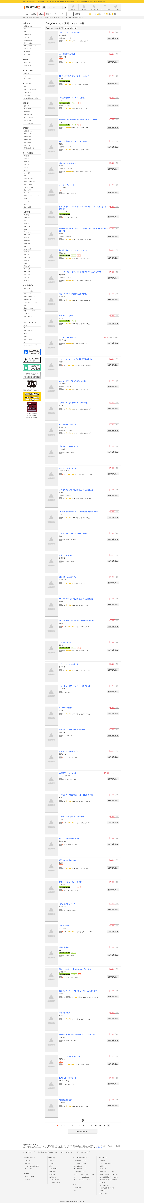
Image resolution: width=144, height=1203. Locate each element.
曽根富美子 (27, 260)
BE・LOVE (27, 288)
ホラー (26, 198)
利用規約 (102, 1182)
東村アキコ (27, 271)
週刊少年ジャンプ (28, 299)
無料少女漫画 (27, 139)
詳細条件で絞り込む (83, 1131)
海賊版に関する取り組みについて (32, 390)
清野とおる (27, 257)
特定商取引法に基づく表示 (107, 1188)
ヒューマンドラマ (28, 178)
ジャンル (93, 14)
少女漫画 (26, 158)
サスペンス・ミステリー (30, 187)
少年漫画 (26, 164)
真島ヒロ (26, 277)
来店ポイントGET (28, 62)
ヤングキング (27, 333)
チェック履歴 (27, 78)
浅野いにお (27, 217)
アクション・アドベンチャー (31, 195)
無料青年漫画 (27, 142)
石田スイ (26, 220)
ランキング (102, 14)
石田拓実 (26, 223)
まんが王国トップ (29, 1152)
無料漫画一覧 (27, 134)
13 (105, 1125)
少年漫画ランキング (80, 1171)
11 (95, 1125)
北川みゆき (27, 243)
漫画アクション (28, 339)
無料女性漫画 (27, 136)
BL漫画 (26, 170)
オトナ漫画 (27, 173)
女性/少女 (41, 14)
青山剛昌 (26, 215)
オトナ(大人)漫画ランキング (82, 1179)
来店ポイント (117, 14)
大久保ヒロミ (27, 232)
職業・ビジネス (28, 184)
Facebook (78, 1187)
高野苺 (26, 263)
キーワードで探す (28, 117)
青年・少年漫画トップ (30, 46)
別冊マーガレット (28, 316)
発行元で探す (27, 120)
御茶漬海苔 (27, 235)
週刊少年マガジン (28, 308)
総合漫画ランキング (80, 1160)
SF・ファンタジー (29, 201)
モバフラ (26, 342)
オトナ (70, 14)
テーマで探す (27, 109)
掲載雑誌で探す (28, 114)
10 (91, 1125)
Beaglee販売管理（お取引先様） (108, 1179)
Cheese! (26, 313)
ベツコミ (26, 319)
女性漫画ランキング (80, 1163)
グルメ (26, 204)
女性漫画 (26, 156)
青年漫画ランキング (80, 1169)
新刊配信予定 (27, 34)
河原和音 (26, 237)
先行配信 (33, 14)
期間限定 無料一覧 (29, 148)
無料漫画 (77, 14)
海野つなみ (27, 226)
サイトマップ (103, 1193)
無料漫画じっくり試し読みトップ (47, 1152)
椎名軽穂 (26, 252)
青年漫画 (26, 161)
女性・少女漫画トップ (30, 43)
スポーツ (26, 193)
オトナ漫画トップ (28, 54)
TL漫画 (26, 167)
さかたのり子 (27, 249)
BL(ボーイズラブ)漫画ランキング (84, 1177)
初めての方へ (27, 95)
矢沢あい (26, 280)
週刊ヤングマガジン (29, 296)
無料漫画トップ (28, 26)
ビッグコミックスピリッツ (31, 302)
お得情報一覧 (27, 65)
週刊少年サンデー (28, 330)
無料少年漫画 (27, 145)
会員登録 (26, 73)
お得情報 (27, 1179)
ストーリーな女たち (29, 291)
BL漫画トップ (27, 51)
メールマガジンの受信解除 (32, 1166)
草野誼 (26, 246)
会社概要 (102, 1190)
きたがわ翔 (27, 240)
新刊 (110, 14)
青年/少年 (48, 14)
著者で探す (27, 111)
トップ (26, 14)
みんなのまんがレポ (29, 123)
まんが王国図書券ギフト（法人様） (109, 1177)
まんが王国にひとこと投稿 (31, 98)
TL (55, 14)
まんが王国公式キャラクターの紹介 (109, 1174)
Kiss (25, 305)
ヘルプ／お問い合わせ (30, 89)
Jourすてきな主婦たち (30, 322)
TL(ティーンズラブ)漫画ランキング (84, 1174)
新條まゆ (26, 254)
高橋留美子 (27, 266)
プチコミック (27, 294)
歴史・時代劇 (27, 190)
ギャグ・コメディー (29, 181)
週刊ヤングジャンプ (29, 311)
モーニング (27, 325)
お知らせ (26, 86)
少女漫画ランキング (80, 1166)
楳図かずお (27, 229)
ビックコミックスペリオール (31, 345)
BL (63, 14)
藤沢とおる (27, 274)
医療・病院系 (27, 207)
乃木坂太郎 (27, 269)
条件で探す (27, 106)
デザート (26, 336)
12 (100, 1125)
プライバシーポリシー (106, 1185)
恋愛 (25, 176)
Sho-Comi (26, 328)
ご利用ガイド (27, 92)
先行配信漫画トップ (29, 40)
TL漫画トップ (27, 48)
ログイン (26, 76)
